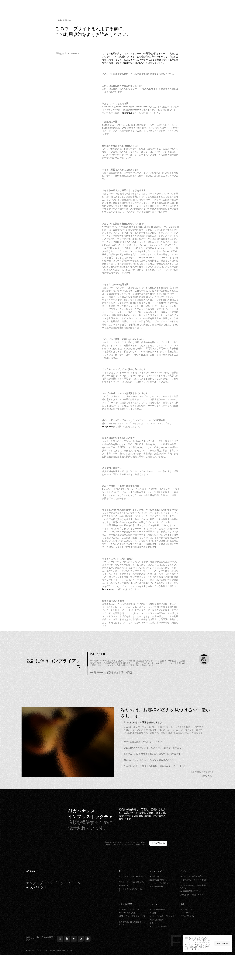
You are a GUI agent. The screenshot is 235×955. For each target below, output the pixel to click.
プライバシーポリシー (198, 947)
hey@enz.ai (127, 112)
